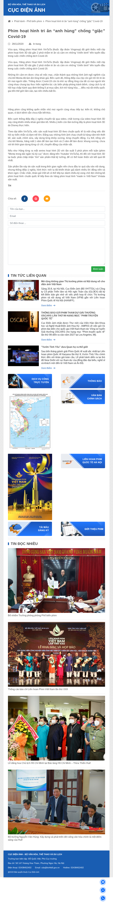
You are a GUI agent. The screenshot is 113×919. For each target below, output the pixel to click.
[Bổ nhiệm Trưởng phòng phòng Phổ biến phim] (56, 580)
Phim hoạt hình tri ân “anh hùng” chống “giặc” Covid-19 (74, 21)
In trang (37, 44)
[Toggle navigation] (105, 8)
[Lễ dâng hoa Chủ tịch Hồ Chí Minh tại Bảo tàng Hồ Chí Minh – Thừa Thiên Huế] (56, 728)
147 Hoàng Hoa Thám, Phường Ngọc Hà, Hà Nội (41, 863)
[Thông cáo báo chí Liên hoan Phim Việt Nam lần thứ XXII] (56, 654)
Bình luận (98, 269)
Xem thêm (46, 305)
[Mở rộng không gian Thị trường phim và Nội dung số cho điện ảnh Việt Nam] (21, 293)
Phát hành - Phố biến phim (28, 21)
